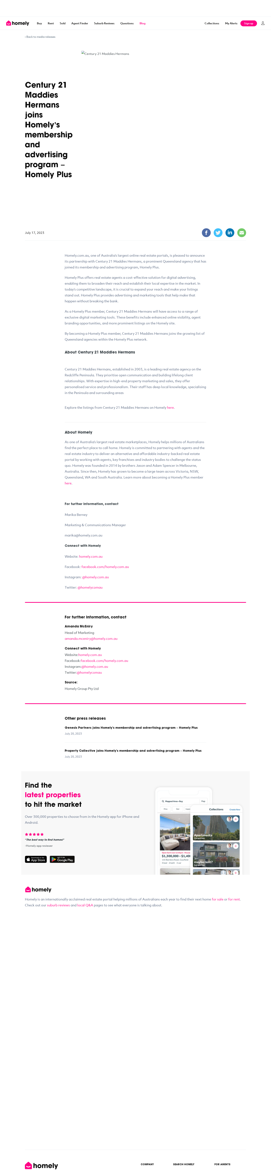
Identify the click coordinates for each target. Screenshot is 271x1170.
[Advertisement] (135, 8)
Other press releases (85, 719)
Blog (142, 23)
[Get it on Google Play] (62, 859)
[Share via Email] (241, 232)
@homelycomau (89, 672)
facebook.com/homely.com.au (104, 660)
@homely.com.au (94, 666)
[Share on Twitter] (218, 232)
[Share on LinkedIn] (230, 232)
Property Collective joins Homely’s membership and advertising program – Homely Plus (133, 750)
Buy (39, 23)
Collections (212, 23)
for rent (234, 899)
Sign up (248, 23)
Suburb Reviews (104, 23)
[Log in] (263, 23)
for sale (217, 899)
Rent (51, 23)
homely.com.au (90, 654)
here (170, 407)
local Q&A (85, 905)
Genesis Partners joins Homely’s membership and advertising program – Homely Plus (131, 727)
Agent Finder (79, 23)
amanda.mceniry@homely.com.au (91, 638)
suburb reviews (58, 905)
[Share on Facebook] (206, 232)
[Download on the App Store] (37, 859)
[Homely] (135, 889)
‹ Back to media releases (40, 36)
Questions (127, 23)
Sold (62, 23)
